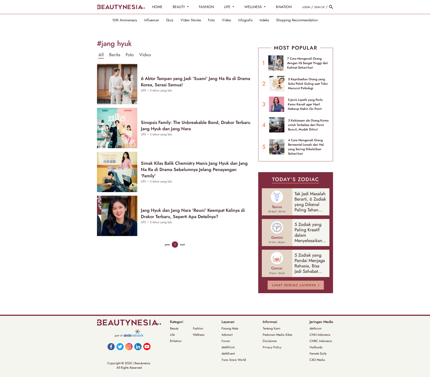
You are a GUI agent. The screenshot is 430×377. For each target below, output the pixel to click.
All (101, 55)
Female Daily (318, 353)
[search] (331, 7)
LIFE (228, 6)
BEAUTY (179, 6)
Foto (211, 20)
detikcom (316, 328)
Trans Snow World (233, 360)
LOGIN (306, 7)
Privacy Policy (272, 347)
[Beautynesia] (121, 7)
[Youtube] (146, 346)
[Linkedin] (138, 346)
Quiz (169, 20)
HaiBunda (316, 347)
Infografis (245, 20)
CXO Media (317, 360)
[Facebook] (111, 346)
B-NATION (284, 6)
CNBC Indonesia (321, 341)
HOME (157, 6)
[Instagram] (129, 346)
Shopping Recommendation (297, 20)
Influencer (151, 20)
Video (226, 20)
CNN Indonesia (320, 334)
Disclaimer (270, 341)
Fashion (198, 328)
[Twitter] (120, 346)
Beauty (174, 328)
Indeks (264, 20)
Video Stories (191, 20)
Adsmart (226, 334)
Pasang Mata (229, 328)
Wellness (198, 334)
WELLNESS (253, 6)
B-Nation (175, 341)
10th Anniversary (124, 20)
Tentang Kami (271, 328)
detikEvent (228, 353)
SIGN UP (319, 7)
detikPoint (227, 347)
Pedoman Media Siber (277, 334)
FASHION (206, 6)
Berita (114, 55)
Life (172, 334)
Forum (225, 341)
